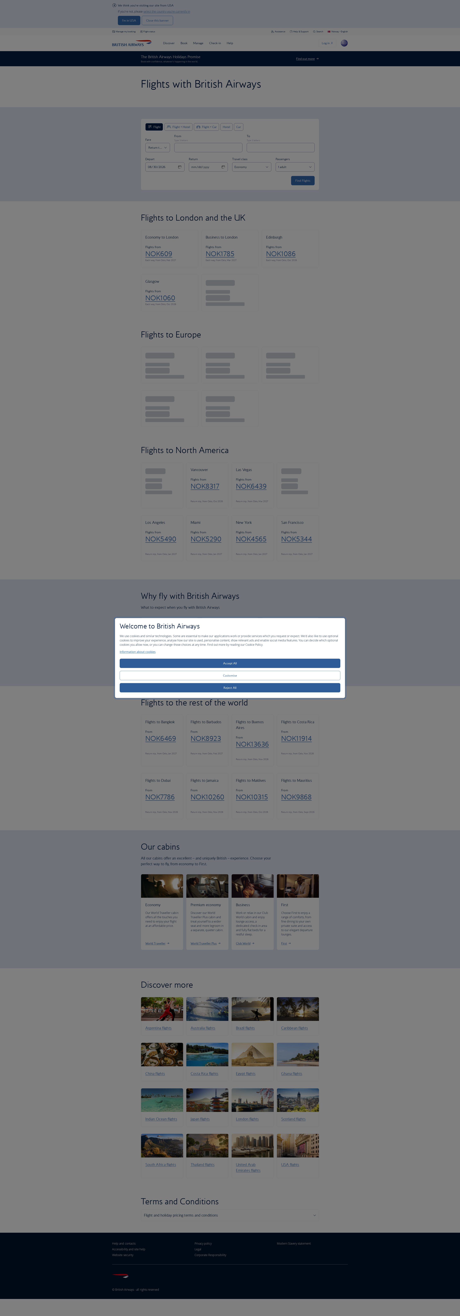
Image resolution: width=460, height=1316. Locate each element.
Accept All (230, 663)
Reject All (230, 688)
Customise (230, 675)
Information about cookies (138, 652)
